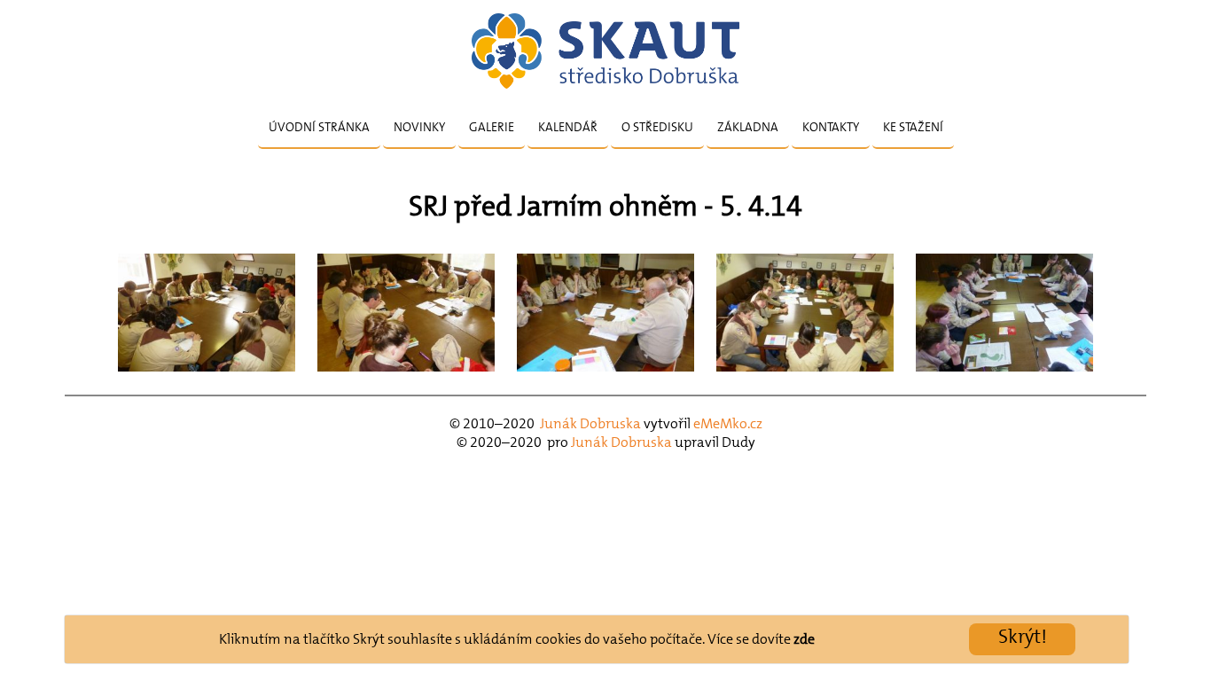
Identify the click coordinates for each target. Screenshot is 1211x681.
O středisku (657, 127)
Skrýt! (1022, 636)
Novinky (419, 127)
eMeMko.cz (727, 423)
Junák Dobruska (590, 423)
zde (804, 639)
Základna (747, 127)
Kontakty (830, 127)
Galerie (491, 127)
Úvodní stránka (319, 127)
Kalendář (568, 127)
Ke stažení (913, 127)
